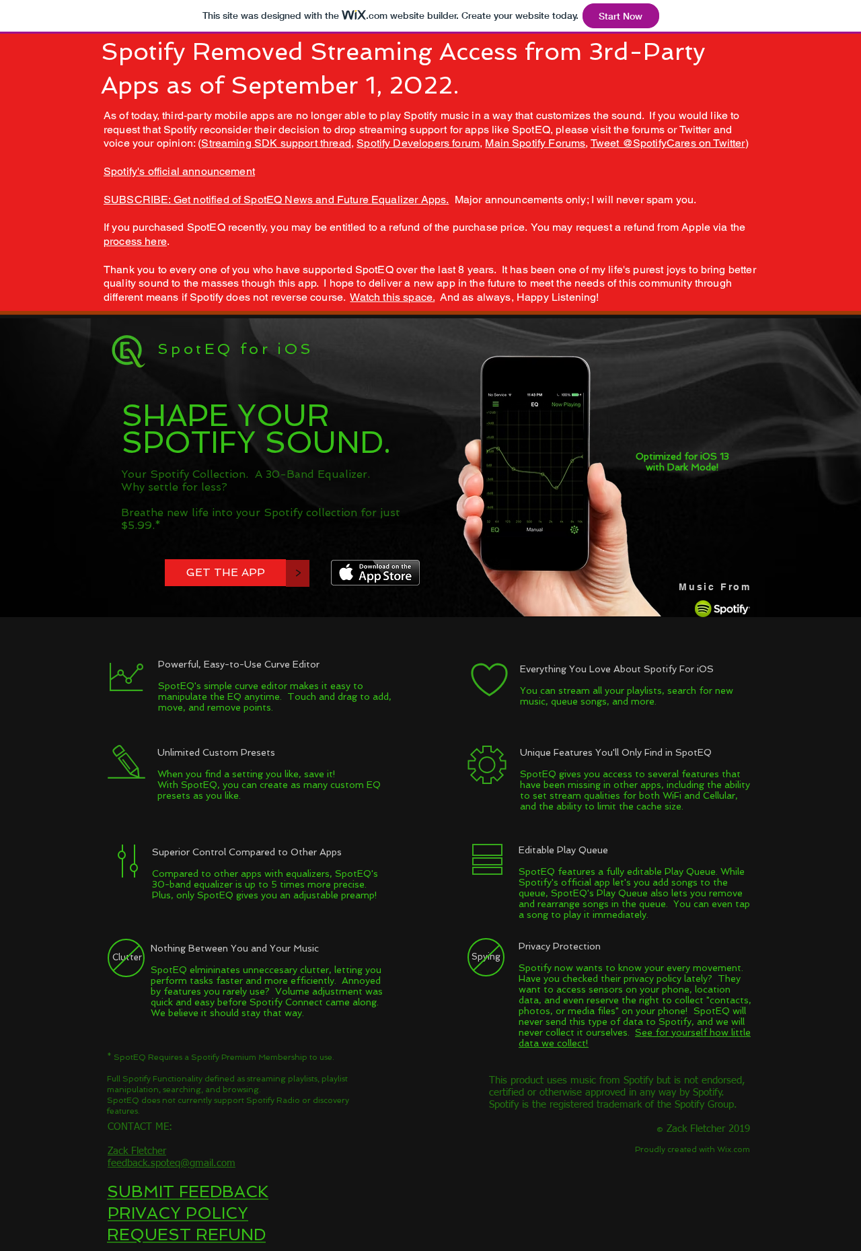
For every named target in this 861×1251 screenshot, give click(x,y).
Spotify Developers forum (418, 143)
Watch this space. (392, 297)
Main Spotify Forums (535, 143)
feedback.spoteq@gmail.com (171, 1163)
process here (135, 241)
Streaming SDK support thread (275, 143)
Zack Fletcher (137, 1151)
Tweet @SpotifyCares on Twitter (668, 143)
